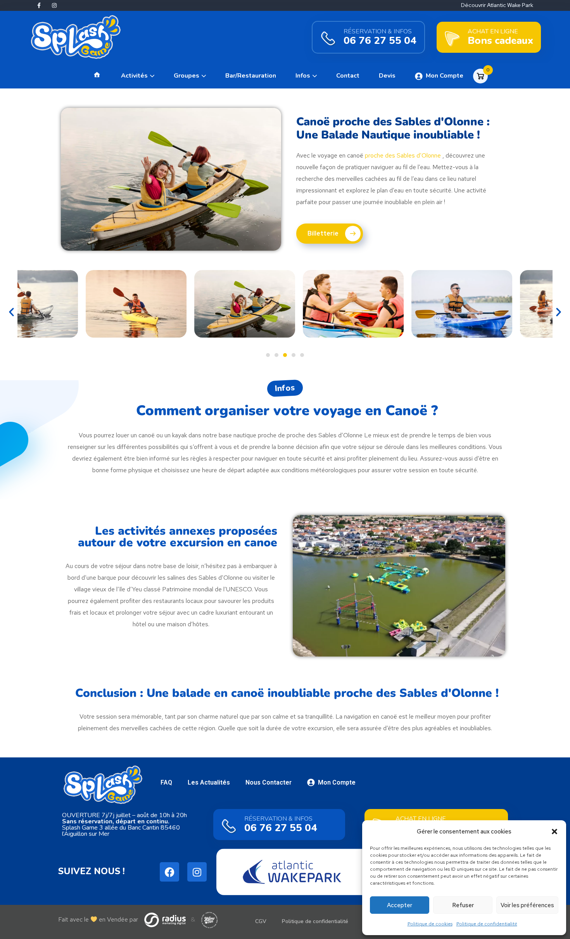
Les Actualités (209, 782)
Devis (387, 75)
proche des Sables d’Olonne (403, 155)
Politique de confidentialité (486, 924)
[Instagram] (54, 5)
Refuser (463, 905)
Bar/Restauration (250, 75)
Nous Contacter (268, 782)
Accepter (399, 905)
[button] (554, 831)
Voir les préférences (527, 905)
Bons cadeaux (500, 40)
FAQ (166, 782)
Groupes (186, 75)
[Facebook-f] (38, 5)
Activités (134, 75)
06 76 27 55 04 (380, 40)
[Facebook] (169, 872)
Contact (347, 75)
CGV (260, 921)
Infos (302, 75)
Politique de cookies (430, 924)
